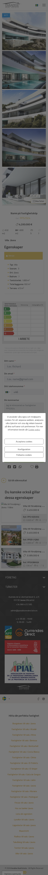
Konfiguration (24, 449)
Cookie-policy (34, 429)
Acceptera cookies (24, 441)
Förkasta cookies (24, 454)
